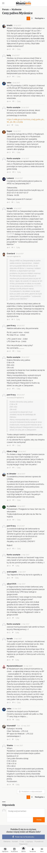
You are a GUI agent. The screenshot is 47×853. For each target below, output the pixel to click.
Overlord (11, 254)
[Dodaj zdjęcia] (7, 819)
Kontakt (15, 841)
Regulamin (23, 844)
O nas (21, 841)
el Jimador (11, 474)
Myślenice (16, 9)
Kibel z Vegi (12, 451)
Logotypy (29, 841)
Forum (5, 9)
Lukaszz (10, 178)
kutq (9, 55)
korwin (10, 208)
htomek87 (11, 726)
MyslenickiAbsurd (14, 666)
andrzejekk (12, 572)
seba (9, 83)
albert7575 (11, 584)
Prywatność (39, 841)
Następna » (40, 18)
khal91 (9, 25)
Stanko (10, 745)
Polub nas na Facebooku (24, 837)
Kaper (9, 131)
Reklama (7, 841)
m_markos (11, 506)
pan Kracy (11, 325)
